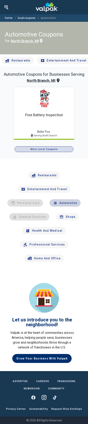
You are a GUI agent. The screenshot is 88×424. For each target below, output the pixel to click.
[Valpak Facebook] (33, 397)
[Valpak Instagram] (44, 397)
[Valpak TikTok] (54, 397)
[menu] (6, 7)
